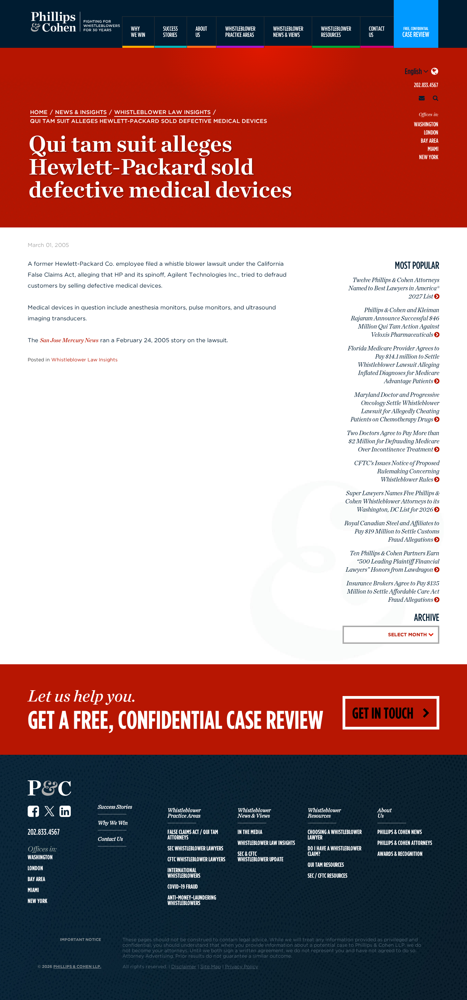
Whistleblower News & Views (254, 813)
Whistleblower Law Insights (84, 359)
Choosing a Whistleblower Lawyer (335, 834)
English (414, 71)
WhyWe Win (138, 31)
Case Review (415, 32)
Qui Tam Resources (326, 864)
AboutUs (201, 31)
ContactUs (377, 31)
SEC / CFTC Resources (327, 875)
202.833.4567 (426, 85)
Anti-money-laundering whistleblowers (192, 900)
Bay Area (429, 140)
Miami (433, 148)
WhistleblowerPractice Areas (240, 31)
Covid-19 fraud (183, 886)
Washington (426, 124)
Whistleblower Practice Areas (184, 813)
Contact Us (110, 839)
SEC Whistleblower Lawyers (195, 848)
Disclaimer (183, 966)
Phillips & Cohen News (399, 832)
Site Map (210, 966)
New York (428, 157)
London (431, 132)
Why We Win (113, 823)
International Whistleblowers (184, 872)
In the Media (250, 832)
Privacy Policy (241, 966)
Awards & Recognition (400, 854)
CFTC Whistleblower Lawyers (196, 859)
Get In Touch (382, 712)
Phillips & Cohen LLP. (77, 966)
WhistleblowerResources (336, 31)
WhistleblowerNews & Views (288, 31)
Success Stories (115, 807)
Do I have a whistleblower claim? (334, 851)
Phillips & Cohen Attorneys (404, 843)
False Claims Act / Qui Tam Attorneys (193, 834)
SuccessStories (170, 31)
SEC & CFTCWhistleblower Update (260, 856)
